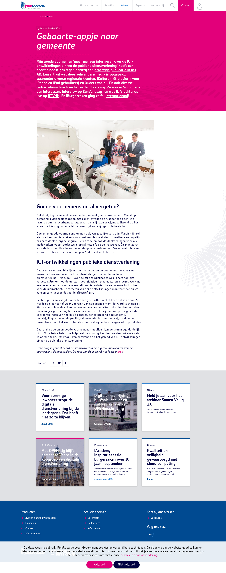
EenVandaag (92, 92)
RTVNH (53, 96)
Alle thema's (94, 528)
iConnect (29, 528)
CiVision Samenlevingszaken (40, 518)
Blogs (51, 16)
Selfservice (94, 523)
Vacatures (156, 518)
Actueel (43, 16)
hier (119, 352)
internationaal (117, 96)
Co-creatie (93, 518)
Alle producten (33, 534)
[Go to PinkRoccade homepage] (33, 5)
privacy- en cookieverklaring (139, 555)
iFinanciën (30, 523)
